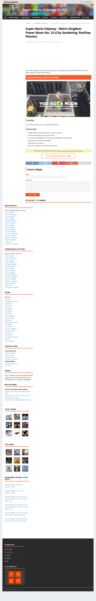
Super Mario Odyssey (52, 42)
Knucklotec (9, 305)
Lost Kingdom (10, 225)
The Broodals (10, 341)
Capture (45, 17)
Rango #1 (9, 307)
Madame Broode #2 (12, 337)
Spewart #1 (9, 310)
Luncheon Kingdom (12, 233)
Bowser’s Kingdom (11, 238)
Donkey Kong (10, 318)
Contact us (8, 555)
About (6, 561)
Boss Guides (63, 17)
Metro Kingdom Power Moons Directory (70, 151)
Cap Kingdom (10, 212)
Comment (29, 180)
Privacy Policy (8, 549)
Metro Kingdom (11, 227)
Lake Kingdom (10, 219)
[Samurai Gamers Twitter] (18, 574)
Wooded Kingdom (11, 221)
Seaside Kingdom (11, 231)
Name (27, 174)
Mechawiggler (10, 316)
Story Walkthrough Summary (16, 210)
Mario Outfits (10, 355)
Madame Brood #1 (12, 301)
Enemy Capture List (12, 363)
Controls (8, 366)
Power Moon (25, 17)
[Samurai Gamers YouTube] (11, 581)
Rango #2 (9, 320)
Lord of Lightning (11, 328)
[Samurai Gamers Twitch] (18, 581)
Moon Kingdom (11, 240)
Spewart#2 (9, 324)
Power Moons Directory (14, 254)
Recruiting (7, 558)
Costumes (54, 17)
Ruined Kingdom (11, 235)
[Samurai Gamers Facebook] (11, 574)
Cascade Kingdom (11, 214)
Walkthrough (13, 17)
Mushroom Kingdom (12, 244)
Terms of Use (8, 552)
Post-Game (85, 17)
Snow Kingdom (10, 229)
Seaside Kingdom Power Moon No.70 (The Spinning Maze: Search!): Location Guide (16, 507)
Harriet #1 (9, 303)
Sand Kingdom (10, 217)
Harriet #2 (9, 335)
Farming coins (74, 17)
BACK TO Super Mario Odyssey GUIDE (58, 156)
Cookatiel (9, 326)
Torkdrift (8, 312)
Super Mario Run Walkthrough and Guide (18, 400)
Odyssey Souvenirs (12, 359)
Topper (8, 299)
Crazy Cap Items (11, 353)
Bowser (8, 339)
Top (5, 17)
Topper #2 (9, 333)
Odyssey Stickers (11, 357)
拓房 (42, 42)
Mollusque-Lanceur (12, 322)
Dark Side (9, 242)
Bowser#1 (9, 314)
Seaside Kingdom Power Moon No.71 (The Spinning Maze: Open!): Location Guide (16, 499)
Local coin (35, 17)
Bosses (8, 297)
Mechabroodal (10, 331)
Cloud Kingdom (10, 223)
